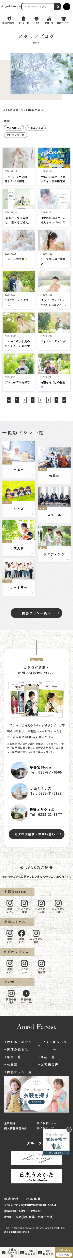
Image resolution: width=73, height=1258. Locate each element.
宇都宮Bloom (13, 127)
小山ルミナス (35, 127)
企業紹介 (10, 1123)
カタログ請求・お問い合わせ (36, 834)
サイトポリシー (46, 1123)
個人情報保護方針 (15, 1128)
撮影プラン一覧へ (36, 613)
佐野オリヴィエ (15, 135)
